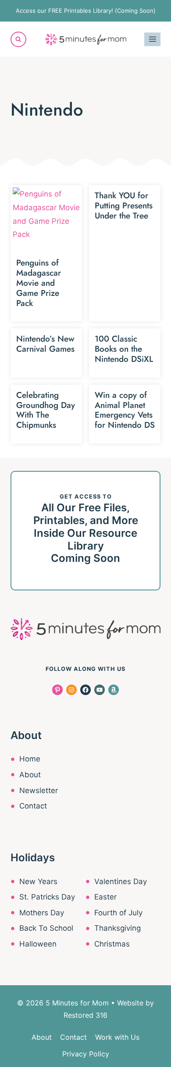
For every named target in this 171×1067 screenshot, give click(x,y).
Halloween (38, 944)
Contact (33, 805)
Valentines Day (120, 881)
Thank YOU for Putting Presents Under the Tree (124, 205)
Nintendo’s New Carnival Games (45, 344)
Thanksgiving (117, 928)
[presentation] (46, 221)
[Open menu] (152, 39)
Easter (105, 896)
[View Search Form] (18, 39)
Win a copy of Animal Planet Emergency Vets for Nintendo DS (125, 410)
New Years (38, 881)
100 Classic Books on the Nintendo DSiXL (124, 349)
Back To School (46, 928)
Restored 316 (85, 1015)
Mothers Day (41, 912)
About (30, 774)
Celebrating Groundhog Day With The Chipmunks (45, 410)
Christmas (112, 944)
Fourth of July (118, 912)
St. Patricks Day (47, 896)
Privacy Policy (85, 1053)
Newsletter (38, 790)
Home (29, 758)
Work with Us (117, 1037)
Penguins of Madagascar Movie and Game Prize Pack (38, 283)
